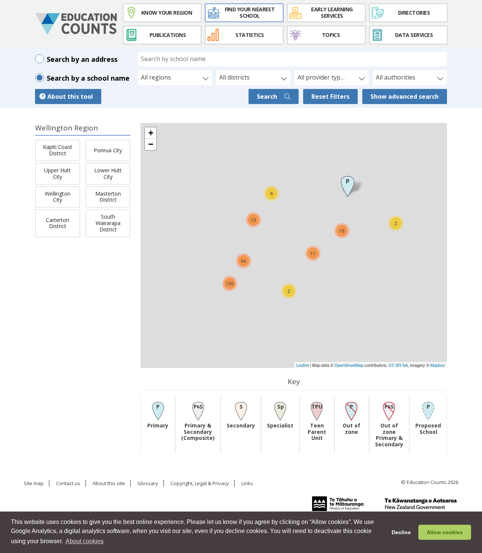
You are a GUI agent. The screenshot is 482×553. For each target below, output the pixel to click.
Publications (167, 34)
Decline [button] (401, 532)
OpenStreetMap (348, 365)
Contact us (68, 484)
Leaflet (302, 365)
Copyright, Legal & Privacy (200, 484)
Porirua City (108, 150)
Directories (414, 12)
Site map (34, 484)
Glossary (147, 484)
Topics (331, 34)
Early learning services (331, 12)
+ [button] (150, 133)
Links (247, 484)
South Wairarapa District (108, 223)
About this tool (70, 96)
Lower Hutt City (108, 173)
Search (268, 96)
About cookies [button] (85, 541)
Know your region (166, 12)
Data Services (414, 34)
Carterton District (57, 223)
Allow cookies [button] (445, 532)
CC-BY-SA (398, 365)
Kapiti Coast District (57, 150)
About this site (109, 484)
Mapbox (437, 365)
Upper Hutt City (57, 173)
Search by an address (82, 59)
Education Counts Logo (76, 24)
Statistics (249, 34)
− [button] (150, 144)
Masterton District (108, 197)
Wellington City (57, 197)
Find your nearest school (250, 12)
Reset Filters (330, 96)
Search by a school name (88, 78)
